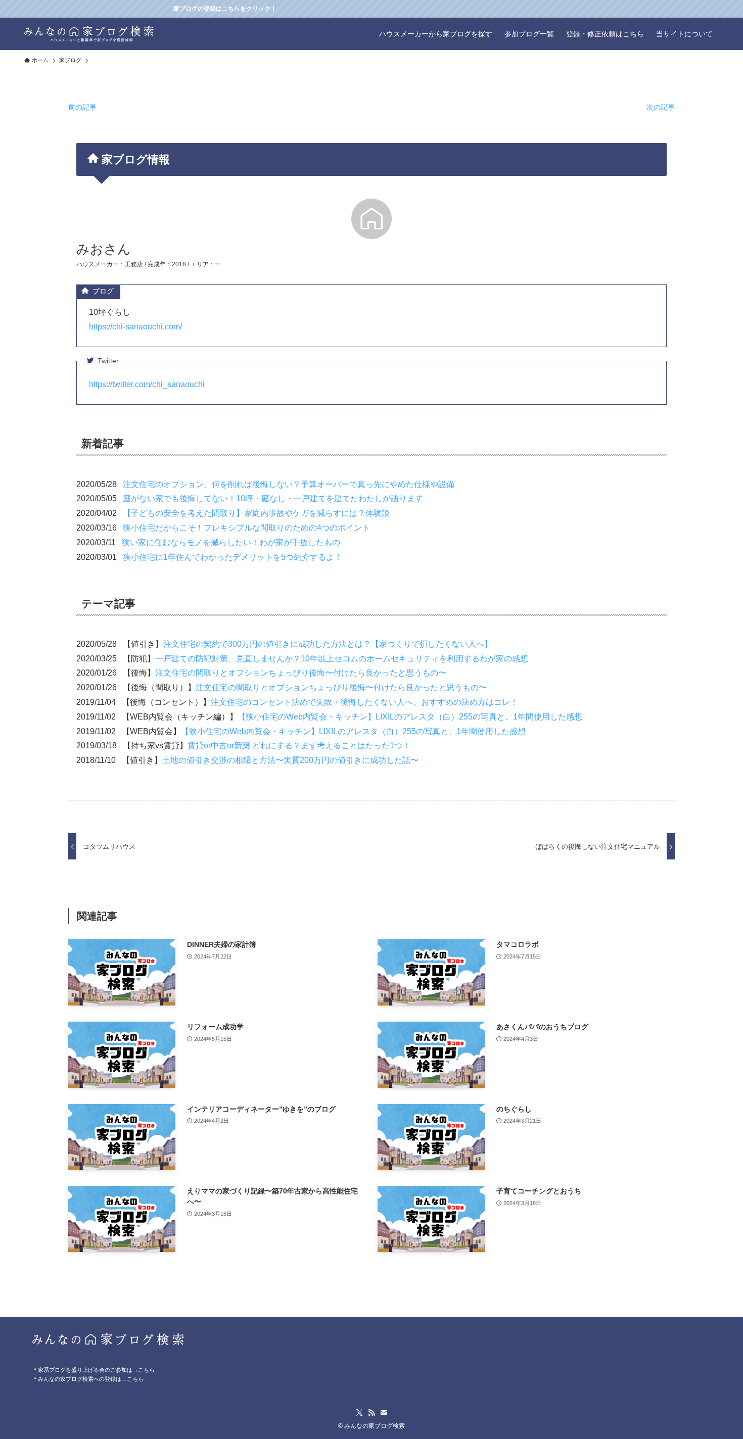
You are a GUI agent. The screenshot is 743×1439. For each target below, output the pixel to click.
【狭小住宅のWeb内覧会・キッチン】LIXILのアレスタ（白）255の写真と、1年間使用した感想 (410, 716)
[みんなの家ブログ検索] (89, 34)
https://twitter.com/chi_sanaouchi (147, 384)
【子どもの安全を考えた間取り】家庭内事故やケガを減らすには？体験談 (256, 513)
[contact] (383, 1412)
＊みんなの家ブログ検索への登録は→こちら (88, 1379)
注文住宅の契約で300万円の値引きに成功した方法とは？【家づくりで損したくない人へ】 (327, 644)
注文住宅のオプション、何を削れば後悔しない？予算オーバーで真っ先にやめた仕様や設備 (288, 484)
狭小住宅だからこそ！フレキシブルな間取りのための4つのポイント (246, 527)
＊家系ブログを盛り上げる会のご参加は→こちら (93, 1370)
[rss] (371, 1412)
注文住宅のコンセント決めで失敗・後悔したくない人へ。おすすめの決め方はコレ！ (364, 702)
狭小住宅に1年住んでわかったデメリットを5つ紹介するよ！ (232, 557)
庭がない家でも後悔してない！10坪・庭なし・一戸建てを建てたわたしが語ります (273, 498)
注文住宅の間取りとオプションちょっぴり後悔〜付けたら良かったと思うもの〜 (300, 672)
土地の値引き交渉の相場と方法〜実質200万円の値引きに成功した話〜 (290, 760)
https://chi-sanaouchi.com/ (135, 326)
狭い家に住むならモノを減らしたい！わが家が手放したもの (231, 542)
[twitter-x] (359, 1412)
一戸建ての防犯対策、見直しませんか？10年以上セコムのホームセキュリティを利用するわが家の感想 (341, 658)
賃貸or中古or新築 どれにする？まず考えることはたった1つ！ (299, 745)
